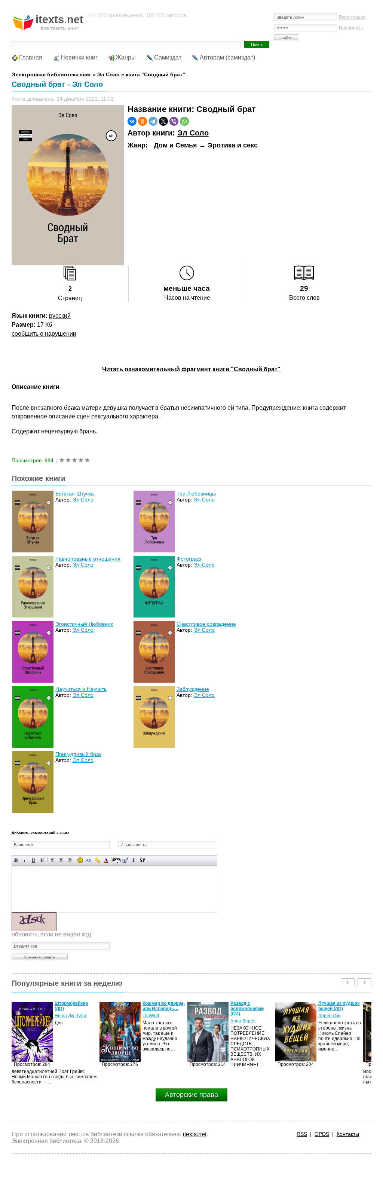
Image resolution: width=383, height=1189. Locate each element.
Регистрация (352, 17)
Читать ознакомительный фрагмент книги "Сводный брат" (191, 369)
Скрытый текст (116, 860)
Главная (30, 57)
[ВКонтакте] (132, 121)
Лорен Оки (241, 1015)
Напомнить (351, 27)
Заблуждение (193, 689)
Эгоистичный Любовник (84, 624)
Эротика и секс (233, 145)
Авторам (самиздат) (227, 57)
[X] (163, 121)
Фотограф (189, 559)
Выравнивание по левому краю (52, 860)
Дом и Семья (175, 145)
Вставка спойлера (142, 860)
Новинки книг (79, 57)
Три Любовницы (196, 494)
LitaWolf (63, 1015)
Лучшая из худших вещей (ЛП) (251, 1006)
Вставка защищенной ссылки (97, 860)
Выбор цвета (106, 860)
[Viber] (173, 121)
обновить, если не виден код (51, 934)
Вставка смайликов (80, 860)
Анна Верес (155, 1021)
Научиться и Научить (81, 689)
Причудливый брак (78, 754)
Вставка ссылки (89, 860)
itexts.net (194, 1134)
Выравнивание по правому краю (69, 860)
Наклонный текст (25, 860)
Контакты (348, 1134)
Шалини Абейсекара (331, 1018)
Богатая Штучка (74, 494)
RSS (302, 1134)
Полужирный (16, 860)
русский (60, 316)
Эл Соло (193, 133)
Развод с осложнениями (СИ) (159, 1008)
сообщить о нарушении (44, 333)
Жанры (126, 57)
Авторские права (191, 1094)
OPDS (322, 1134)
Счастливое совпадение (206, 624)
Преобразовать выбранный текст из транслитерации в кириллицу (133, 860)
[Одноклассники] (142, 121)
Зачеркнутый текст (42, 860)
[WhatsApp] (184, 121)
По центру (61, 860)
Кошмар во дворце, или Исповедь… (76, 1006)
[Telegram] (152, 121)
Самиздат (167, 57)
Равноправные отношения (87, 559)
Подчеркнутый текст (33, 860)
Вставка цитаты (125, 860)
